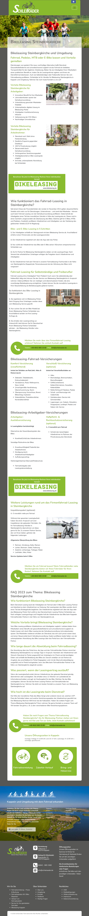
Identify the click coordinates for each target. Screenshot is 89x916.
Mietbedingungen (69, 892)
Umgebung (41, 892)
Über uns (40, 890)
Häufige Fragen (42, 899)
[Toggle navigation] (74, 8)
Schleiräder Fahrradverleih (24, 913)
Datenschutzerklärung (70, 899)
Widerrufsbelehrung (70, 894)
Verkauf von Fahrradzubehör (16, 900)
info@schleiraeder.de (45, 870)
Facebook (40, 896)
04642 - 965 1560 (45, 865)
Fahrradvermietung (23, 767)
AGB (65, 890)
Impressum (67, 896)
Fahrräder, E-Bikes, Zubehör (21, 829)
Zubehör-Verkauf (44, 767)
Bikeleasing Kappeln (18, 908)
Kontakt (40, 894)
